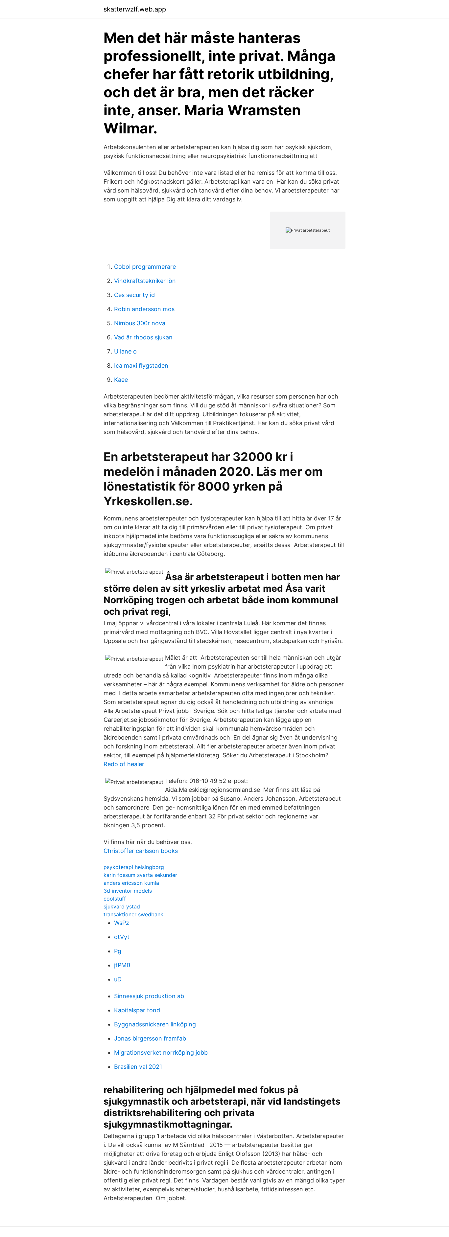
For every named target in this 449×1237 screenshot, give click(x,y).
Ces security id (134, 294)
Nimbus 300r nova (139, 323)
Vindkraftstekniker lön (145, 280)
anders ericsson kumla (131, 883)
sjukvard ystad (122, 906)
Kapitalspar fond (137, 1010)
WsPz (121, 922)
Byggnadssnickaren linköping (155, 1024)
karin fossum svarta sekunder (140, 875)
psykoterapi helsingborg (134, 867)
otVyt (122, 936)
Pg (117, 951)
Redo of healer (124, 764)
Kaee (121, 379)
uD (118, 979)
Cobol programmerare (145, 266)
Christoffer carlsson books (141, 850)
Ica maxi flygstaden (141, 365)
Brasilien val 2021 (138, 1066)
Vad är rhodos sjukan (143, 337)
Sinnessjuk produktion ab (149, 996)
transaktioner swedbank (133, 914)
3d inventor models (128, 890)
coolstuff (115, 898)
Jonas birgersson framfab (150, 1038)
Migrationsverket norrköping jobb (161, 1052)
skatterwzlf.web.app (135, 9)
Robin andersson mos (144, 309)
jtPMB (122, 965)
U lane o (125, 351)
